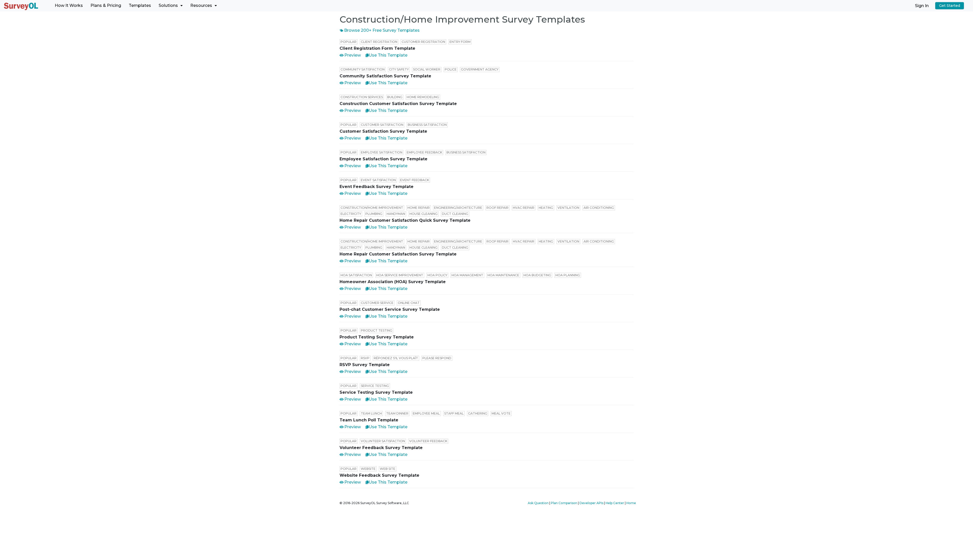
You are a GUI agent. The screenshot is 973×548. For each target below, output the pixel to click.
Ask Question (538, 503)
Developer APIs (591, 503)
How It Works (69, 5)
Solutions (168, 5)
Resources (201, 5)
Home (631, 503)
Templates (140, 5)
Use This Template (388, 55)
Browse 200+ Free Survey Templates (381, 30)
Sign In (922, 5)
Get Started (949, 5)
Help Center (615, 503)
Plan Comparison (564, 503)
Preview (352, 55)
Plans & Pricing (105, 5)
